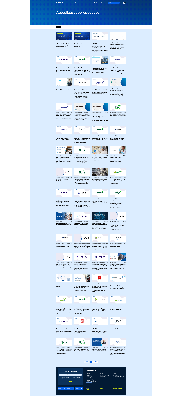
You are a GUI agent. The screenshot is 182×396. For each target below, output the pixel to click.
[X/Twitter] (70, 388)
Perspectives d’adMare (98, 27)
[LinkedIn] (62, 388)
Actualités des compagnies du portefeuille (82, 27)
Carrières (88, 389)
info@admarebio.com (117, 388)
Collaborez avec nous (113, 2)
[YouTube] (79, 388)
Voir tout (59, 27)
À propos (101, 388)
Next (96, 361)
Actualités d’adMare (67, 27)
